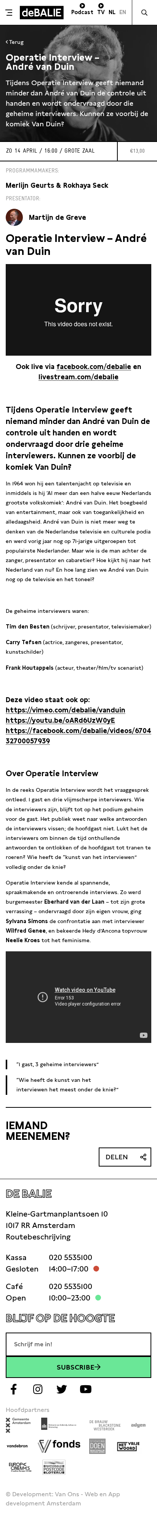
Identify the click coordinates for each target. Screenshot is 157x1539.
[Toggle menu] (9, 13)
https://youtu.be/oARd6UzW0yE (60, 720)
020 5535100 (70, 1257)
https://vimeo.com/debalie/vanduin (65, 710)
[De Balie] (42, 12)
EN (122, 12)
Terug (16, 42)
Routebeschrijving (38, 1236)
